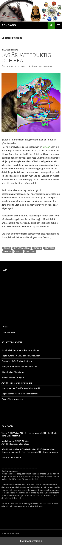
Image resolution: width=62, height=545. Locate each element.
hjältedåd (30, 252)
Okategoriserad (10, 50)
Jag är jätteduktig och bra (26, 57)
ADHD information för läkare (15, 444)
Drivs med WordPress (10, 533)
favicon (47, 146)
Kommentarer (8, 332)
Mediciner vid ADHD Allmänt (15, 441)
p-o (24, 66)
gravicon (49, 248)
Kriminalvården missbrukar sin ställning (20, 350)
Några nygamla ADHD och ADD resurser (21, 355)
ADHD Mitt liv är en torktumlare (17, 382)
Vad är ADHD (19, 433)
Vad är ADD (7, 433)
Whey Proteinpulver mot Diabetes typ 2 (20, 366)
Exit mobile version (31, 540)
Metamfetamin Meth (11, 457)
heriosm (7, 252)
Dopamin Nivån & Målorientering (17, 361)
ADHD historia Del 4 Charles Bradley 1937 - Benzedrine (28, 449)
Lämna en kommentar (41, 66)
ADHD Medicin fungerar (13, 377)
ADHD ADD (9, 25)
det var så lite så (21, 248)
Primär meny (58, 25)
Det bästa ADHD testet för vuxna (42, 452)
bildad (7, 248)
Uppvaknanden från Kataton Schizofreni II (21, 388)
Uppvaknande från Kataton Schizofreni (20, 393)
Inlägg (5, 326)
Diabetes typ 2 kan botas (13, 372)
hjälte (19, 252)
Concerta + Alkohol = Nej (13, 452)
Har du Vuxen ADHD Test (40, 433)
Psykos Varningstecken (12, 399)
